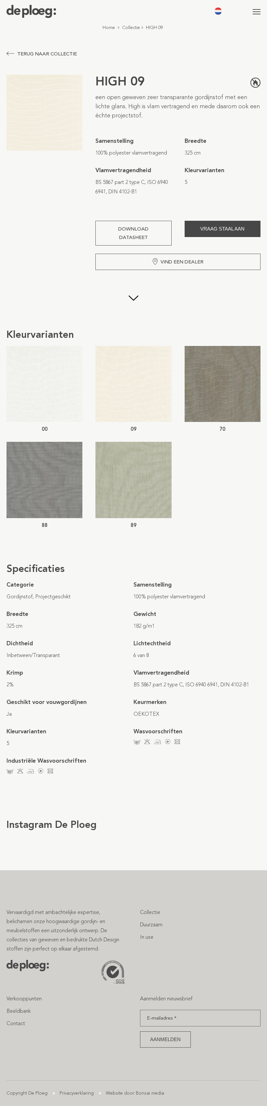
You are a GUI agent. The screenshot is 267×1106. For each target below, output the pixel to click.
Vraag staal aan (222, 229)
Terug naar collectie (47, 54)
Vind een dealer (182, 262)
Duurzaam (151, 924)
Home (109, 27)
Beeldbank (19, 1011)
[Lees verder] (133, 299)
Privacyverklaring (77, 1093)
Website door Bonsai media (135, 1093)
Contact (16, 1023)
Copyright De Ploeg (27, 1093)
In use (146, 937)
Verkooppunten (24, 998)
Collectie (131, 27)
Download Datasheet (133, 233)
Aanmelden (165, 1039)
